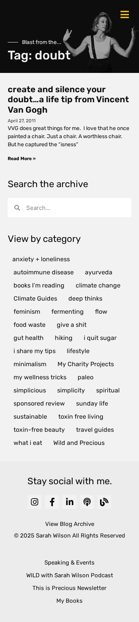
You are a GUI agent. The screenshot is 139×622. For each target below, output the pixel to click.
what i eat (28, 442)
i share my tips (35, 351)
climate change (98, 285)
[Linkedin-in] (69, 502)
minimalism (30, 364)
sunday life (92, 403)
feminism (27, 311)
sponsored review (39, 403)
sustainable (30, 416)
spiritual (108, 390)
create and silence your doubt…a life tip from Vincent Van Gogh (68, 99)
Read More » (22, 158)
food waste (30, 324)
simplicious (30, 390)
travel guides (95, 429)
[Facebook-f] (52, 502)
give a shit (71, 324)
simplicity (71, 390)
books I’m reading (39, 285)
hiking (64, 337)
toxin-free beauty (39, 429)
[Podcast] (87, 502)
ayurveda (98, 272)
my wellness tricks (40, 377)
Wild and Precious (79, 442)
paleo (85, 377)
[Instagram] (34, 502)
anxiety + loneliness (41, 259)
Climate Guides (35, 298)
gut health (29, 337)
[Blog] (104, 502)
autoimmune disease (44, 272)
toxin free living (80, 416)
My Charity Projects (86, 364)
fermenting (67, 311)
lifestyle (78, 351)
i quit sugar (100, 337)
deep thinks (85, 298)
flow (101, 311)
